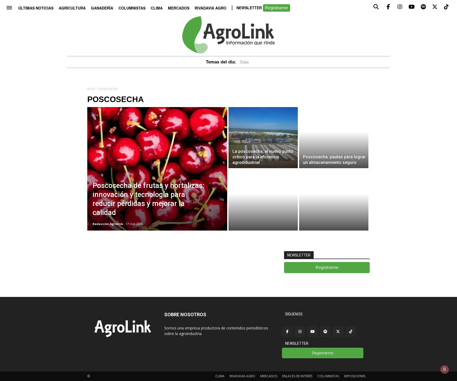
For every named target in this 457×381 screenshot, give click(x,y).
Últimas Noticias (35, 8)
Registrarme (276, 8)
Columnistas (131, 8)
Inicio (91, 88)
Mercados (178, 8)
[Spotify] (325, 331)
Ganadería (102, 8)
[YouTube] (312, 331)
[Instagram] (300, 331)
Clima (157, 8)
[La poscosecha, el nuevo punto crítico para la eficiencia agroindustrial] (263, 137)
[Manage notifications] (444, 369)
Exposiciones (354, 376)
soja (244, 62)
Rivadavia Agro (210, 8)
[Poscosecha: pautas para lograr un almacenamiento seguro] (333, 137)
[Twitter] (338, 331)
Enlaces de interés (297, 376)
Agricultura (72, 8)
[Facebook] (287, 331)
